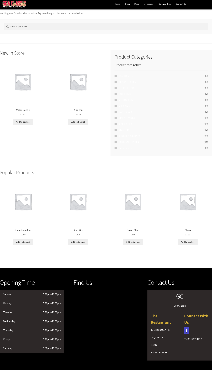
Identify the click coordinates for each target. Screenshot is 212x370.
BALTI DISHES (126, 75)
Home (117, 3)
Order (127, 3)
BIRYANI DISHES (127, 81)
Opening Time (165, 3)
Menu (136, 3)
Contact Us (181, 3)
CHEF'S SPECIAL (127, 88)
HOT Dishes (125, 93)
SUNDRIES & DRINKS (129, 136)
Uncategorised (126, 147)
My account (149, 3)
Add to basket (22, 121)
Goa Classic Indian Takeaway (14, 5)
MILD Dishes (125, 106)
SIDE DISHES (125, 124)
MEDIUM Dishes (127, 99)
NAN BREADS (126, 111)
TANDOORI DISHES (129, 142)
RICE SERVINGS (127, 118)
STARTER (124, 129)
